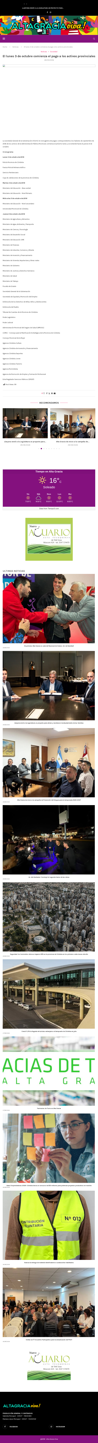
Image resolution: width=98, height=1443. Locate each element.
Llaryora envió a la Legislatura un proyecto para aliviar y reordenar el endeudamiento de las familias (49, 725)
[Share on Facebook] (46, 393)
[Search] (94, 38)
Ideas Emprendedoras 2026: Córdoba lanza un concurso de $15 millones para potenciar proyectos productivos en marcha (49, 1188)
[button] (24, 4)
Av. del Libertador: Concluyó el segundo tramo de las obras (49, 880)
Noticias (16, 47)
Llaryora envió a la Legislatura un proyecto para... (43, 8)
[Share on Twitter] (49, 393)
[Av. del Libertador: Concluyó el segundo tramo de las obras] (25, 423)
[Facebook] (47, 12)
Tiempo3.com (53, 511)
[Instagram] (50, 12)
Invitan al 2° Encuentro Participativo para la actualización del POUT (49, 1342)
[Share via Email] (55, 393)
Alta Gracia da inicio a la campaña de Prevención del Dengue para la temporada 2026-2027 (49, 802)
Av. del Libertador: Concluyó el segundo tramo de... (25, 442)
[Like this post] (44, 393)
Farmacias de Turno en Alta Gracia (49, 1111)
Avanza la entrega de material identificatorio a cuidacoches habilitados (49, 1265)
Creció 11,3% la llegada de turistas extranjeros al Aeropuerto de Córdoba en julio (49, 1034)
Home (5, 47)
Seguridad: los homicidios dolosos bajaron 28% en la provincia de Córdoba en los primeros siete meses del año (49, 957)
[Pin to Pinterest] (52, 393)
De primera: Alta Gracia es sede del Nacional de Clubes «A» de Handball (49, 648)
